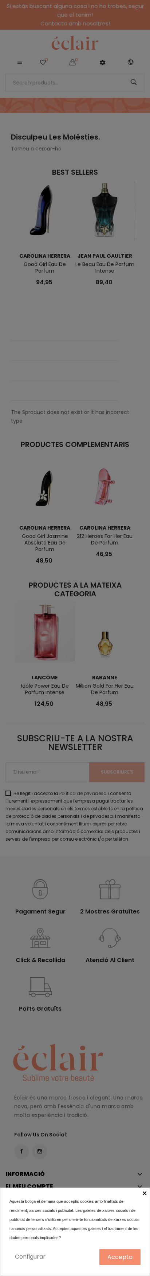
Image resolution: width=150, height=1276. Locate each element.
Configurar (30, 1256)
